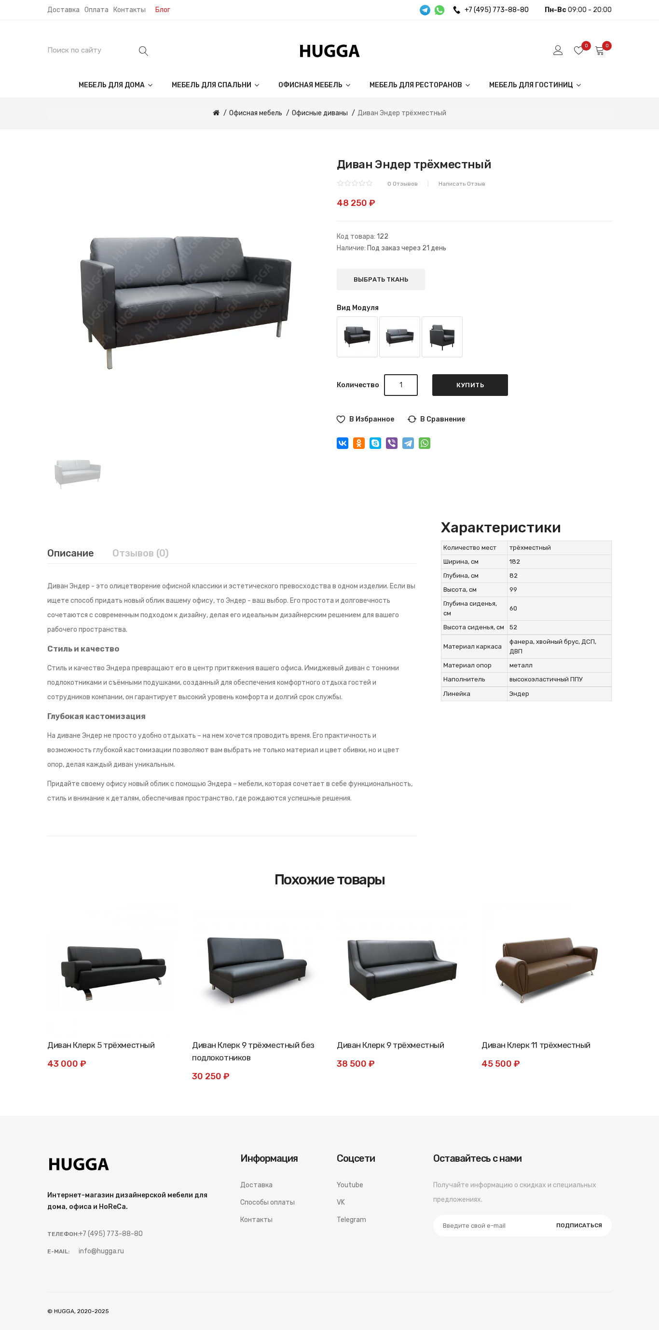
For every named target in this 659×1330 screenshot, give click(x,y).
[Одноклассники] (359, 443)
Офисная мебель (311, 85)
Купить (470, 385)
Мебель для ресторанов (417, 85)
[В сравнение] (160, 943)
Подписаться (579, 1225)
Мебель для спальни (212, 85)
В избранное (371, 419)
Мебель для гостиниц (532, 85)
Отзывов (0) (140, 553)
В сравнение (442, 419)
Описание (70, 553)
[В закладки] (160, 922)
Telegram (351, 1220)
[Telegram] (408, 443)
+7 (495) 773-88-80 (497, 10)
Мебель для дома (112, 85)
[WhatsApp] (424, 443)
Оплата (96, 10)
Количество (358, 385)
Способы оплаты (267, 1202)
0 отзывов (402, 183)
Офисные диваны (320, 113)
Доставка (63, 10)
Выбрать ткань (381, 279)
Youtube (350, 1185)
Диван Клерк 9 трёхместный (390, 1045)
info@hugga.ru (101, 1251)
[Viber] (392, 443)
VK (341, 1202)
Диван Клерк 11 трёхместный (535, 1045)
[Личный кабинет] (558, 50)
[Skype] (375, 443)
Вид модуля (358, 308)
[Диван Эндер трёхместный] (77, 472)
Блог (162, 10)
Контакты (129, 10)
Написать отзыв (462, 183)
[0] (579, 50)
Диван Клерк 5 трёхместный (100, 1045)
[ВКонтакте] (342, 443)
